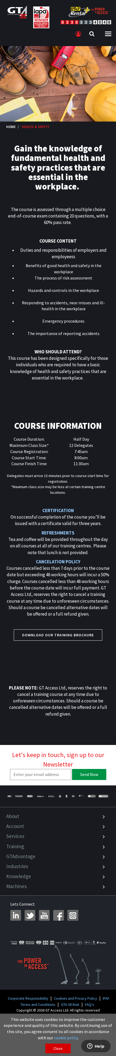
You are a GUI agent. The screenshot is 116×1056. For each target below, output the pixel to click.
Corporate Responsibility (28, 998)
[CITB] (30, 796)
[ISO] (91, 796)
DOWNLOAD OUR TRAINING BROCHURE (58, 635)
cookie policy (66, 1037)
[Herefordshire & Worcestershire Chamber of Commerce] (81, 796)
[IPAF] (10, 796)
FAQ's (89, 1004)
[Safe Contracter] (59, 796)
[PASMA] (19, 796)
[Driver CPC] (40, 796)
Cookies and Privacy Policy (75, 998)
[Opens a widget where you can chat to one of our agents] (96, 1046)
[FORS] (66, 796)
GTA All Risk (70, 1004)
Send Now (89, 774)
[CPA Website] (73, 796)
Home (11, 127)
